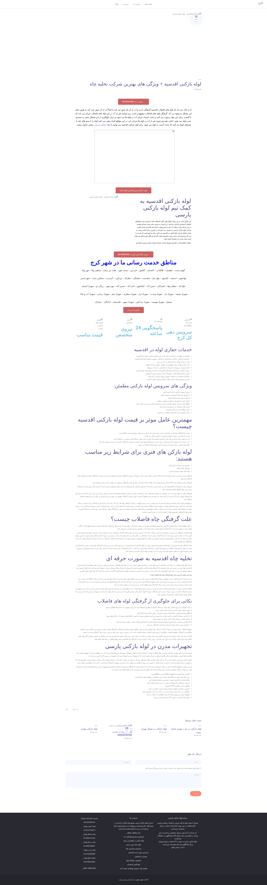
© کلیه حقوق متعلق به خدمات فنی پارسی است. (133, 880)
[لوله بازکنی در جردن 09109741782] (120, 726)
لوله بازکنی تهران (89, 728)
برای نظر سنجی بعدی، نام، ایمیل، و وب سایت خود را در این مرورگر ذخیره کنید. (172, 768)
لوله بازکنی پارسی (102, 125)
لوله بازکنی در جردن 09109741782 (122, 733)
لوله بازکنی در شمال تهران (154, 728)
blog (199, 79)
